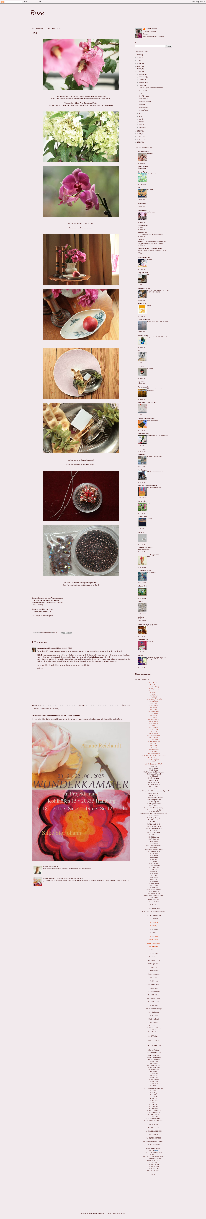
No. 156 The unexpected (154, 1057)
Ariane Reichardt (151, 29)
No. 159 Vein (153, 1063)
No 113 (144, 912)
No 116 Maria (154, 922)
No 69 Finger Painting (153, 818)
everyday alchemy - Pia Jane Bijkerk (150, 248)
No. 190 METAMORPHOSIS (153, 1131)
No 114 (149, 915)
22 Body (153, 725)
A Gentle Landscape (153, 174)
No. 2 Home (153, 685)
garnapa (140, 655)
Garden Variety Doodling (154, 487)
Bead (155, 861)
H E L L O (150, 368)
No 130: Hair (153, 970)
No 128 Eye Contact (153, 964)
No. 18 (152, 717)
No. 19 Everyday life (153, 719)
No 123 (153, 946)
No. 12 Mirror (154, 705)
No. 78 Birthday (154, 837)
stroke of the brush (144, 570)
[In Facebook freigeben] (68, 633)
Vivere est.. (141, 454)
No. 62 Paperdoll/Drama (154, 804)
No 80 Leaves (154, 841)
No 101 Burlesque (154, 883)
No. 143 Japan (154, 1015)
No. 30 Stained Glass (154, 741)
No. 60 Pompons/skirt (154, 800)
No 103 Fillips (154, 887)
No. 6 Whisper (154, 693)
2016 (139, 69)
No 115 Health (153, 918)
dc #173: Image (144, 96)
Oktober (141, 80)
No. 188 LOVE (153, 1124)
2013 (139, 134)
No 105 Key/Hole (154, 891)
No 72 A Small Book (153, 824)
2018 (139, 63)
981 (148, 274)
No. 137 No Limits (153, 995)
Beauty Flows (142, 172)
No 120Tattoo (154, 936)
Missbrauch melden (143, 674)
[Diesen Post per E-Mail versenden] (62, 633)
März (141, 125)
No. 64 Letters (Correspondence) (153, 808)
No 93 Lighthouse (154, 867)
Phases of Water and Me (154, 456)
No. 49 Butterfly (153, 776)
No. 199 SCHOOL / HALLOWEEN (153, 1156)
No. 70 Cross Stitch (153, 820)
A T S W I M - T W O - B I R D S (147, 402)
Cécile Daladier (143, 226)
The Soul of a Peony (143, 619)
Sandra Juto (142, 203)
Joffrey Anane (151, 212)
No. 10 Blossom (153, 701)
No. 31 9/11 (153, 743)
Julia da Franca (143, 640)
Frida (148, 556)
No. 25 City (153, 731)
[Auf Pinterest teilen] (71, 633)
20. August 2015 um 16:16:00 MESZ (60, 648)
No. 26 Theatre (153, 733)
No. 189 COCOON (153, 1128)
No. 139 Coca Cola (153, 1002)
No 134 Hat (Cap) (153, 984)
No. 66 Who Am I (154, 812)
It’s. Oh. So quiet (142, 449)
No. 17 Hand (153, 715)
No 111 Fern (153, 905)
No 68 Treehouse (154, 816)
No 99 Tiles (153, 879)
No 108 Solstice (153, 897)
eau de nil (141, 532)
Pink (140, 93)
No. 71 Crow (154, 822)
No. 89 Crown (154, 859)
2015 (139, 71)
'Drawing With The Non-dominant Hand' (155, 814)
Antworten (40, 668)
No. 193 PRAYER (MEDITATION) (153, 1141)
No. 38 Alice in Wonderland (158, 756)
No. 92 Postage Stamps (153, 865)
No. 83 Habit (153, 847)
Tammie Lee (71, 585)
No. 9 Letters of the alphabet (154, 699)
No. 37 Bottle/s (146, 756)
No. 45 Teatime (153, 768)
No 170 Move (154, 1086)
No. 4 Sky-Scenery (154, 689)
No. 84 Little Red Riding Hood (153, 849)
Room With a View (152, 420)
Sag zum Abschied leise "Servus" (157, 337)
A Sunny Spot (142, 586)
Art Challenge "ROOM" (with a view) (157, 435)
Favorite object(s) (156, 810)
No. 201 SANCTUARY (154, 1160)
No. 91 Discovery (154, 863)
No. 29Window (153, 739)
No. (158, 723)
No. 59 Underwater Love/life (153, 797)
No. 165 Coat (153, 1075)
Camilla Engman (143, 151)
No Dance (154, 881)
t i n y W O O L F (143, 273)
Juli (140, 113)
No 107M (153, 895)
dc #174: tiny (143, 90)
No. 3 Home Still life (153, 687)
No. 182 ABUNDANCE (154, 1111)
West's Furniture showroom (155, 472)
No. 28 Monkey (153, 737)
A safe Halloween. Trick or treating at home (150, 234)
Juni (140, 116)
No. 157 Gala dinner (154, 1059)
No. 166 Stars (154, 1077)
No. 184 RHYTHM (153, 1115)
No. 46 (151, 770)
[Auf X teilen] (66, 633)
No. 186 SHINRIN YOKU (154, 1119)
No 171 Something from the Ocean (154, 1089)
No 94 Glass (153, 869)
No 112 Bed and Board (153, 908)
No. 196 (153, 1150)
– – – (139, 205)
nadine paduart (42, 648)
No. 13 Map (153, 707)
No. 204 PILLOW (154, 1166)
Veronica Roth (142, 233)
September (143, 82)
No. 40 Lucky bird (154, 760)
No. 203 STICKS (154, 1164)
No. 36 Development (154, 753)
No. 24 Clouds (154, 729)
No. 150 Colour (154, 1036)
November (142, 77)
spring (149, 305)
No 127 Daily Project (154, 960)
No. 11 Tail (154, 703)
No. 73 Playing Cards (154, 826)
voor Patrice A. (143, 99)
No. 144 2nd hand (154, 1019)
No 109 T (150, 899)
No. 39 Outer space (153, 758)
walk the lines (142, 517)
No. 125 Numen (153, 953)
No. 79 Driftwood (154, 839)
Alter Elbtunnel (143, 107)
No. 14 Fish (153, 709)
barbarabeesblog (143, 434)
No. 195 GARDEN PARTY (154, 1148)
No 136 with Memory (153, 991)
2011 (139, 139)
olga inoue (141, 382)
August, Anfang (144, 110)
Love (155, 717)
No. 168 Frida (154, 1081)
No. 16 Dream (154, 713)
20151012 (150, 518)
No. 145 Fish (153, 1022)
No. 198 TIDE (154, 1154)
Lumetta (140, 601)
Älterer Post (126, 705)
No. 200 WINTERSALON (153, 1158)
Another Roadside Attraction (156, 772)
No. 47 (146, 772)
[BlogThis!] (64, 633)
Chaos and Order (156, 915)
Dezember (142, 74)
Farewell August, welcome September (151, 88)
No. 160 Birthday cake (153, 1065)
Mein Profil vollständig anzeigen (153, 37)
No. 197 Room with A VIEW (153, 1152)
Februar (141, 127)
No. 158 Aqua (154, 1061)
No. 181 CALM (153, 1109)
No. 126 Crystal (153, 957)
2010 (139, 142)
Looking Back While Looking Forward (158, 321)
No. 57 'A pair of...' (154, 793)
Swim (156, 830)
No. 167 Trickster (154, 1079)
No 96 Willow (154, 873)
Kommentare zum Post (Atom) (49, 709)
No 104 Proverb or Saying (153, 889)
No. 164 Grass (153, 1073)
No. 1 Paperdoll (153, 683)
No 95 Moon (153, 871)
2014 (139, 131)
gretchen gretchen (144, 288)
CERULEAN (142, 304)
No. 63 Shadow (153, 806)
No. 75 (152, 830)
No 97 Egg (154, 875)
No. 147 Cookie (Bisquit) (154, 1028)
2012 (139, 136)
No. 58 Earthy (153, 795)
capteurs (140, 227)
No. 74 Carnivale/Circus (154, 828)
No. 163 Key (153, 1071)
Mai (140, 119)
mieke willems (142, 210)
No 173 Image (154, 1093)
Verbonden (142, 104)
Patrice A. (141, 366)
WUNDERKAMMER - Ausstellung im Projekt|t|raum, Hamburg (56, 715)
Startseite (81, 705)
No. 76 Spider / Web (153, 833)
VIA (139, 350)
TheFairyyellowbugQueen (146, 418)
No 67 (142, 814)
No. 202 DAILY (153, 1162)
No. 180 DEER (153, 1107)
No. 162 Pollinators (153, 1069)
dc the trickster (151, 572)
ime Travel (156, 899)
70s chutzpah (142, 470)
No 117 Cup (153, 926)
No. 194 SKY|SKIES (154, 1145)
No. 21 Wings (152, 723)
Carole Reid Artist (144, 319)
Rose (37, 12)
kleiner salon (142, 501)
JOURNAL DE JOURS (145, 548)
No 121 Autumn (153, 939)
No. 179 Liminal (153, 1105)
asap (148, 503)
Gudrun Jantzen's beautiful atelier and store (48, 602)
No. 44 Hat (154, 766)
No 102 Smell (154, 885)
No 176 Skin (153, 1099)
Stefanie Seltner (143, 335)
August (141, 85)
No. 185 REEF (153, 1117)
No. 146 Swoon (153, 1026)
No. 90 (152, 861)
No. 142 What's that (153, 1012)
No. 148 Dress (153, 1030)
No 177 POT (153, 1101)
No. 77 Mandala (154, 835)
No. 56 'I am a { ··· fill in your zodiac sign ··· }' (154, 791)
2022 (139, 60)
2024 (139, 58)
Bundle (156, 770)
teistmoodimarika (144, 257)
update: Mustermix (145, 102)
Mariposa (150, 189)
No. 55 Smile (153, 789)
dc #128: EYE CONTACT (51, 867)
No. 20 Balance (153, 721)
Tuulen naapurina (143, 387)
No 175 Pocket (153, 1097)
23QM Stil (141, 240)
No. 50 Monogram (153, 778)
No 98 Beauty (154, 877)
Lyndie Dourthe (45, 611)
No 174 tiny (153, 1095)
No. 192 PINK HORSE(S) (153, 1138)
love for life (150, 626)
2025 (139, 55)
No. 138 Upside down (153, 998)
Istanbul (149, 259)
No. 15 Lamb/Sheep (153, 711)
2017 (139, 66)
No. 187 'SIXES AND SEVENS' (153, 1121)
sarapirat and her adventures (147, 624)
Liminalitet (150, 153)
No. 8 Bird (154, 697)
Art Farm (141, 617)
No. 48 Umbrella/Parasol (154, 774)
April (140, 122)
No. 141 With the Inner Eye (154, 1009)
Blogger (122, 1213)
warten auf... (150, 641)
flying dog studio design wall (147, 485)
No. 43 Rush (158, 764)
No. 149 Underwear (153, 1032)
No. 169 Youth (153, 1083)
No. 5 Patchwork (153, 691)
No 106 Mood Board (154, 893)
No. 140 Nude (154, 1005)
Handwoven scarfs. (143, 549)
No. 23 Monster (153, 727)
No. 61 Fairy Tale (154, 802)
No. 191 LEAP (153, 1134)
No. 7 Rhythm (154, 695)
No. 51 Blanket (154, 780)
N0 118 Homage (154, 929)
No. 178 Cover (153, 1103)
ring (37, 616)
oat (139, 188)
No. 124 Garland (153, 950)
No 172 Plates (154, 1091)
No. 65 (149, 810)
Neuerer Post (36, 705)
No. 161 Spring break (154, 1067)
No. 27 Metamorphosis (153, 735)
